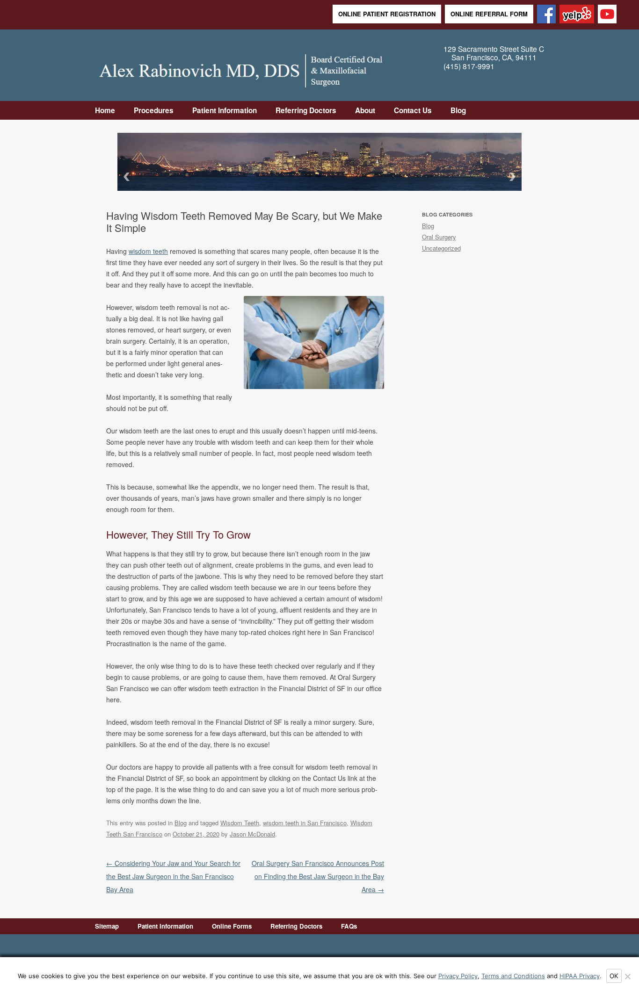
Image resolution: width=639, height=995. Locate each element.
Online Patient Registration (387, 13)
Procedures (154, 110)
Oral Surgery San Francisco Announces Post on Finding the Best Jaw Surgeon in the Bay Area (318, 876)
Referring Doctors (306, 110)
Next (514, 176)
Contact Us (413, 110)
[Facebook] (546, 15)
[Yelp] (576, 15)
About (365, 110)
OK (614, 976)
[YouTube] (607, 15)
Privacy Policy (458, 976)
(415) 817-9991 (468, 66)
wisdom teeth (148, 251)
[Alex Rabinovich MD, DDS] (241, 68)
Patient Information (224, 110)
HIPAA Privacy (579, 976)
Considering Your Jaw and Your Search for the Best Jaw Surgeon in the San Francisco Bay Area (173, 876)
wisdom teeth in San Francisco (305, 822)
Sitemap (107, 926)
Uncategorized (441, 248)
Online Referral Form (489, 13)
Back (124, 176)
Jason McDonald (252, 833)
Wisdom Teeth (239, 822)
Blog (458, 110)
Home (105, 110)
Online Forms (232, 926)
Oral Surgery (439, 236)
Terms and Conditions (513, 976)
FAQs (349, 926)
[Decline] (627, 976)
